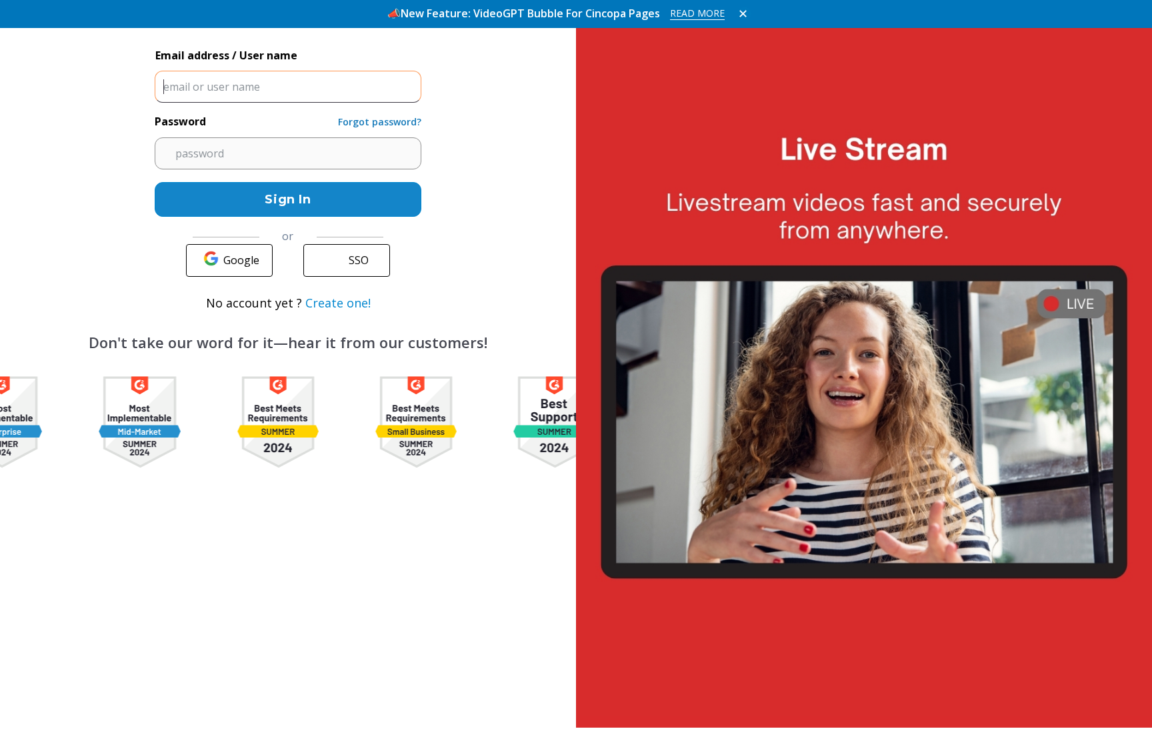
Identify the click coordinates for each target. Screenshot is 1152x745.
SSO (359, 260)
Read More (697, 13)
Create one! (338, 303)
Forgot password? (379, 121)
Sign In (288, 199)
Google (241, 260)
